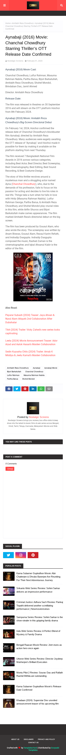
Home (7, 23)
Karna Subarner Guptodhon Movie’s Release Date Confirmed (38, 688)
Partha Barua (12, 379)
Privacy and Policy (46, 739)
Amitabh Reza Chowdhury (23, 23)
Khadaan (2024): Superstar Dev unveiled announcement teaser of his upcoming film (37, 702)
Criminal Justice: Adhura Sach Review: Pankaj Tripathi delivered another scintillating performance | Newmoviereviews (39, 605)
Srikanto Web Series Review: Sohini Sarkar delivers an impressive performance (38, 590)
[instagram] (20, 555)
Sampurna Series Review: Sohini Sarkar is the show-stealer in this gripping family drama (39, 619)
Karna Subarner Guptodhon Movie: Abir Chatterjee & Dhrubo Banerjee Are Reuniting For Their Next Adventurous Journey (38, 576)
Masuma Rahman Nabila (34, 375)
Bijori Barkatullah (14, 372)
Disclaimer (28, 739)
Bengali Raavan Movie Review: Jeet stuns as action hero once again (39, 647)
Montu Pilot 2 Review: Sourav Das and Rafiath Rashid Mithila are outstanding (39, 674)
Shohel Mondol (28, 379)
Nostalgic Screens (15, 61)
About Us (15, 739)
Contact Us (33, 743)
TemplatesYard (30, 748)
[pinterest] (33, 555)
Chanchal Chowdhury (23, 184)
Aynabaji (36, 368)
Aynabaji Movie (50, 368)
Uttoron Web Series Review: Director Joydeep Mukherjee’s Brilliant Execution (39, 660)
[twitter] (8, 555)
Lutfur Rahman (13, 375)
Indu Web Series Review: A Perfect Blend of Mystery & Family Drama (38, 633)
